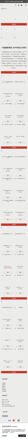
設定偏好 (4, 436)
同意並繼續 (22, 436)
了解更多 (11, 432)
